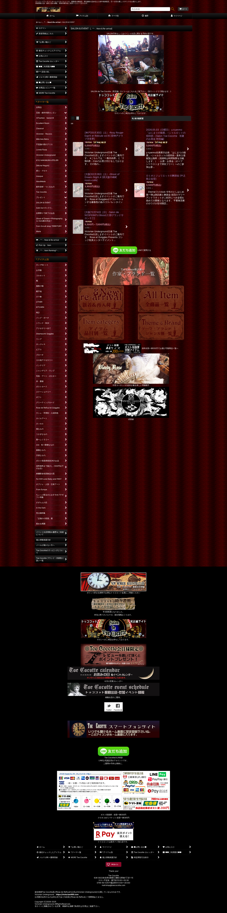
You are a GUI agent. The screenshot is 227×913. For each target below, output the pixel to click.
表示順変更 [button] (139, 118)
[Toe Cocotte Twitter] (108, 707)
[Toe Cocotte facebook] (118, 707)
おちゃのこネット (109, 911)
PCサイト (115, 864)
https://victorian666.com (67, 894)
